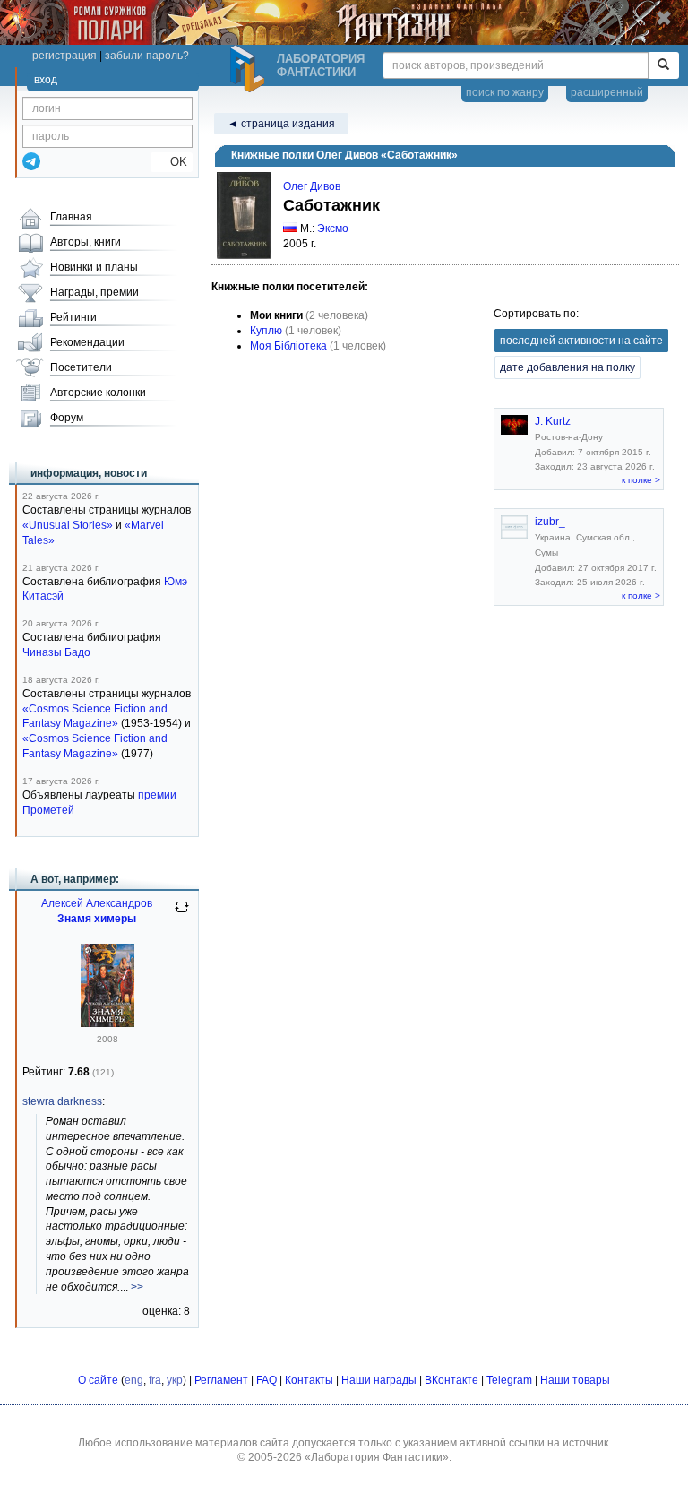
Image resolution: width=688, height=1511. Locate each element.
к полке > (641, 480)
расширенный (607, 92)
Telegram (509, 1380)
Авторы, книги (85, 242)
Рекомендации (87, 342)
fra (155, 1380)
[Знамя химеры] (107, 1023)
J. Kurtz (553, 421)
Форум (66, 417)
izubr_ (550, 521)
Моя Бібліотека (288, 346)
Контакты (309, 1380)
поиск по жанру (505, 92)
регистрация (64, 55)
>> (137, 1287)
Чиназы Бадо (56, 652)
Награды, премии (94, 292)
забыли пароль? (147, 55)
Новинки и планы (94, 267)
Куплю (266, 330)
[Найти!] (663, 65)
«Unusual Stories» (67, 525)
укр (175, 1380)
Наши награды (379, 1380)
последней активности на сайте (581, 340)
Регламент (221, 1380)
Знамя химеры (96, 918)
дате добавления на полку (567, 367)
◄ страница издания (281, 123)
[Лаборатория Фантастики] (250, 69)
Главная (71, 217)
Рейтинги (73, 317)
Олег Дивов (311, 186)
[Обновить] (182, 914)
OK (171, 161)
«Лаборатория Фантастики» (377, 1457)
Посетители (81, 367)
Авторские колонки (98, 392)
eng (134, 1380)
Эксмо (332, 228)
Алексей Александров (96, 903)
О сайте (98, 1380)
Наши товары (575, 1380)
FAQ (266, 1380)
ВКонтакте (451, 1380)
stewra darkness (62, 1101)
